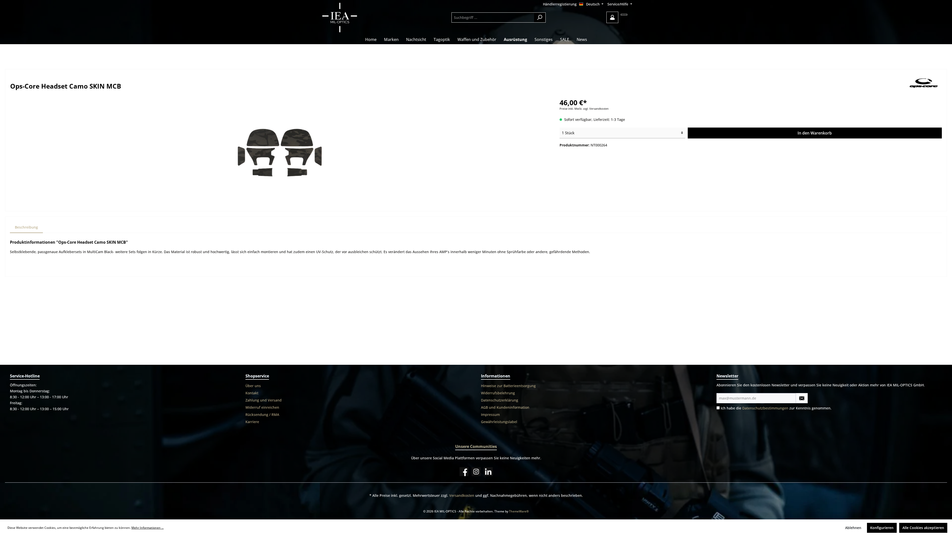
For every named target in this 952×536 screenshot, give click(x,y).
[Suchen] (540, 17)
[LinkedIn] (488, 471)
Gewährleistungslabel (499, 421)
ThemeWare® (519, 511)
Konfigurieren (881, 527)
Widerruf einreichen (262, 407)
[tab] (26, 227)
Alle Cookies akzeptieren (923, 527)
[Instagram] (476, 471)
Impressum (490, 414)
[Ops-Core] (924, 84)
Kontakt (251, 393)
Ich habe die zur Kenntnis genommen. (776, 408)
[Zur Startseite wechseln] (353, 17)
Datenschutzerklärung (499, 400)
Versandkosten (461, 495)
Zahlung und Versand (263, 400)
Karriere (252, 421)
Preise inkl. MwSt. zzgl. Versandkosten (584, 108)
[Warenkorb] (624, 14)
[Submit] (802, 398)
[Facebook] (464, 471)
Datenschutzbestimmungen (765, 408)
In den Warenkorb (815, 133)
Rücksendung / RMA (262, 414)
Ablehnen (853, 527)
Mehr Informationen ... (147, 528)
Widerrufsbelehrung (498, 393)
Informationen (495, 376)
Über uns (253, 385)
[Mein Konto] (612, 17)
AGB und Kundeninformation (505, 407)
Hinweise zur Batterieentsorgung (508, 385)
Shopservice (257, 376)
